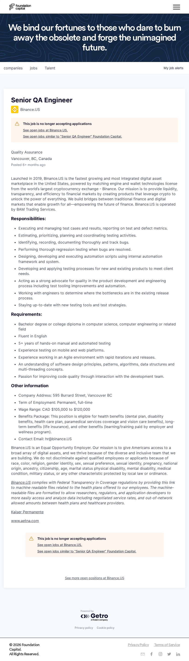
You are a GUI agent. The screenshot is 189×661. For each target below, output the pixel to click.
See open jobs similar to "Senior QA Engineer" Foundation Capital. (72, 136)
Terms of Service (167, 645)
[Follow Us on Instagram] (160, 654)
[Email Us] (142, 654)
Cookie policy (106, 627)
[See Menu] (176, 8)
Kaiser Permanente (27, 512)
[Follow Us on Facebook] (151, 654)
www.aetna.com (25, 520)
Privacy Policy (138, 645)
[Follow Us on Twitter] (169, 654)
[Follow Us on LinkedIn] (178, 654)
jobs (33, 68)
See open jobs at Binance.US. (45, 130)
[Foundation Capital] (20, 6)
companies (13, 68)
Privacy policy (84, 627)
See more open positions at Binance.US (94, 578)
